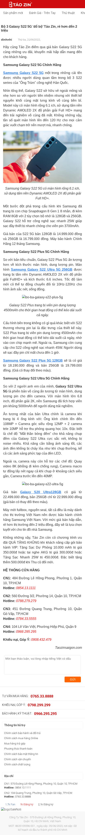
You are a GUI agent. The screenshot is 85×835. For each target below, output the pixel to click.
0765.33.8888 (42, 696)
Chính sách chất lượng (17, 764)
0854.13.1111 (23, 787)
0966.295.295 (45, 713)
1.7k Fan (10, 804)
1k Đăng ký (26, 804)
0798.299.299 (39, 705)
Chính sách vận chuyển (17, 759)
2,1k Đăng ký (45, 804)
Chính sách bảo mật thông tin (21, 753)
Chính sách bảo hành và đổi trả (22, 733)
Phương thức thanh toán (18, 748)
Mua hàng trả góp (14, 743)
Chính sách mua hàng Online (21, 738)
